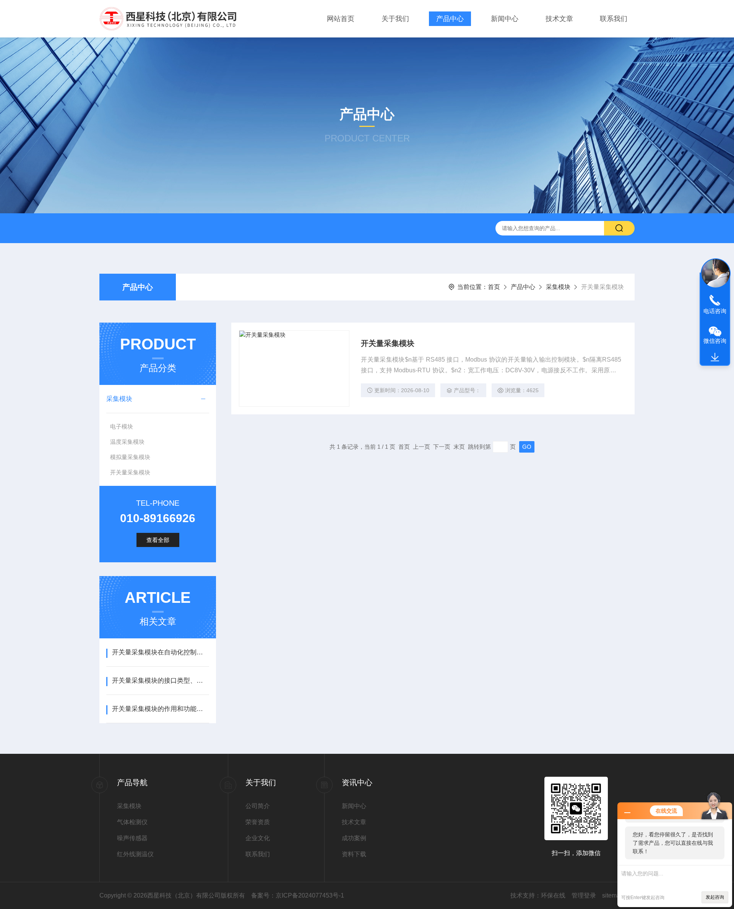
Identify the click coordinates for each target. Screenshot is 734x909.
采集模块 (558, 287)
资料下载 (354, 854)
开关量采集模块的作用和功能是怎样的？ (160, 709)
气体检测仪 (132, 822)
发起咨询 (715, 897)
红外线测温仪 (135, 854)
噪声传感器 (132, 838)
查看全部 (157, 540)
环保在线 (553, 895)
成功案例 (354, 838)
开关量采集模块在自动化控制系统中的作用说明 (160, 652)
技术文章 (559, 19)
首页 (494, 287)
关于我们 (395, 19)
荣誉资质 (257, 822)
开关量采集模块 (130, 472)
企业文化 (257, 838)
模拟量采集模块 (130, 457)
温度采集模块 (127, 441)
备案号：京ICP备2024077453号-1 (297, 895)
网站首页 (340, 19)
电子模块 (121, 426)
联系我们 (613, 19)
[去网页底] (714, 357)
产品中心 (450, 19)
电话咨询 (714, 311)
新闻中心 (504, 19)
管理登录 (584, 895)
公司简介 (257, 806)
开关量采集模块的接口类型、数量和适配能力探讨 (160, 680)
